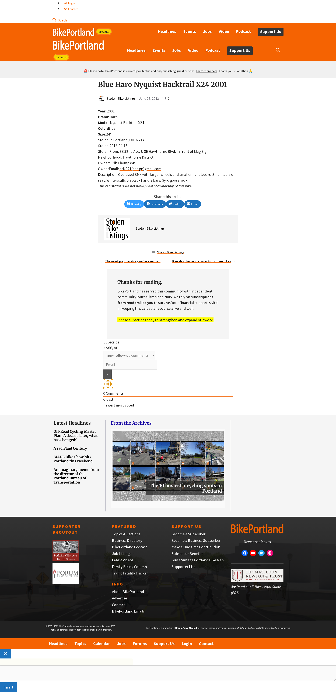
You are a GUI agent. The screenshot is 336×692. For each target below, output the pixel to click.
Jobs (207, 31)
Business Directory (127, 540)
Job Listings (121, 553)
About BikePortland (128, 591)
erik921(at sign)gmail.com (140, 168)
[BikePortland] (78, 46)
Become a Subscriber (188, 534)
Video (224, 31)
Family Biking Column (129, 566)
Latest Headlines (72, 423)
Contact (73, 9)
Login (71, 3)
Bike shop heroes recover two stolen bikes (201, 261)
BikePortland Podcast (129, 546)
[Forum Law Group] (65, 582)
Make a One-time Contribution (196, 546)
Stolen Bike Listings (121, 98)
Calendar (101, 643)
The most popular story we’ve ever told (132, 261)
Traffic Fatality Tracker (130, 573)
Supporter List (183, 566)
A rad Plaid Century (70, 448)
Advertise (119, 598)
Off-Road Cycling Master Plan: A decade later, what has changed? (76, 435)
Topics (80, 643)
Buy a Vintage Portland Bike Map (198, 560)
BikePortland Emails (128, 611)
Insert (8, 687)
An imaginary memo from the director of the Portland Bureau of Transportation (76, 475)
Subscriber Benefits (187, 553)
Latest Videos (122, 560)
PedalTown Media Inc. (188, 628)
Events (189, 31)
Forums (140, 643)
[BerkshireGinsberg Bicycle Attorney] (65, 560)
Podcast (243, 31)
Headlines (167, 31)
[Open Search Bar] (59, 20)
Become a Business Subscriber (196, 540)
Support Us (270, 31)
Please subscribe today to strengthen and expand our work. (165, 319)
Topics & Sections (126, 534)
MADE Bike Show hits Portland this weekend (73, 459)
